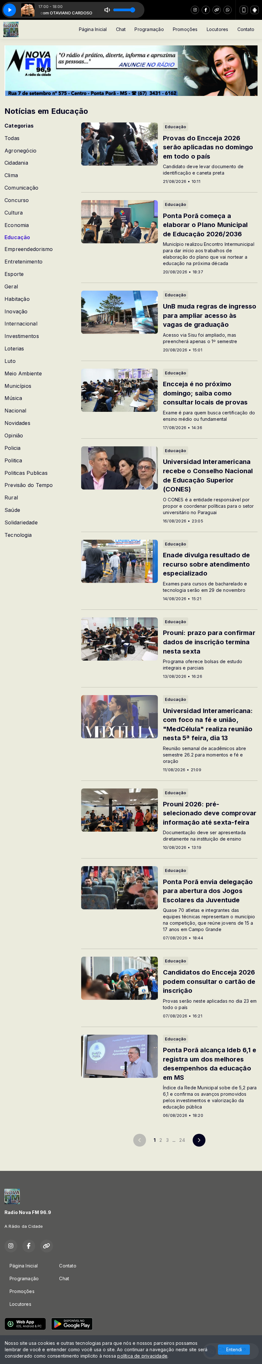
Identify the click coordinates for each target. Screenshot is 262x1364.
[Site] (216, 10)
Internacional (20, 324)
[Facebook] (206, 10)
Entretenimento (23, 262)
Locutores (217, 29)
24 (182, 1140)
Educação (17, 237)
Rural (11, 498)
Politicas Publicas (26, 473)
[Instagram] (195, 10)
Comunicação (21, 188)
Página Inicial (93, 29)
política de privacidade (142, 1356)
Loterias (14, 349)
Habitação (17, 299)
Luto (10, 361)
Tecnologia (18, 535)
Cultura (13, 213)
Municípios (17, 386)
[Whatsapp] (227, 10)
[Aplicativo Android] (254, 10)
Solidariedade (21, 523)
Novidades (17, 423)
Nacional (15, 411)
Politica (13, 461)
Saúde (12, 510)
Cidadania (16, 163)
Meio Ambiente (23, 374)
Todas (11, 138)
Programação (149, 29)
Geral (11, 287)
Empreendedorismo (28, 249)
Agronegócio (20, 151)
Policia (12, 448)
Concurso (16, 200)
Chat (121, 29)
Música (13, 398)
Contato (245, 29)
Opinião (13, 436)
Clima (11, 175)
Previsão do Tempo (28, 485)
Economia (16, 225)
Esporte (14, 274)
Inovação (16, 312)
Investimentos (21, 336)
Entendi (234, 1349)
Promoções (185, 29)
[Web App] (244, 10)
